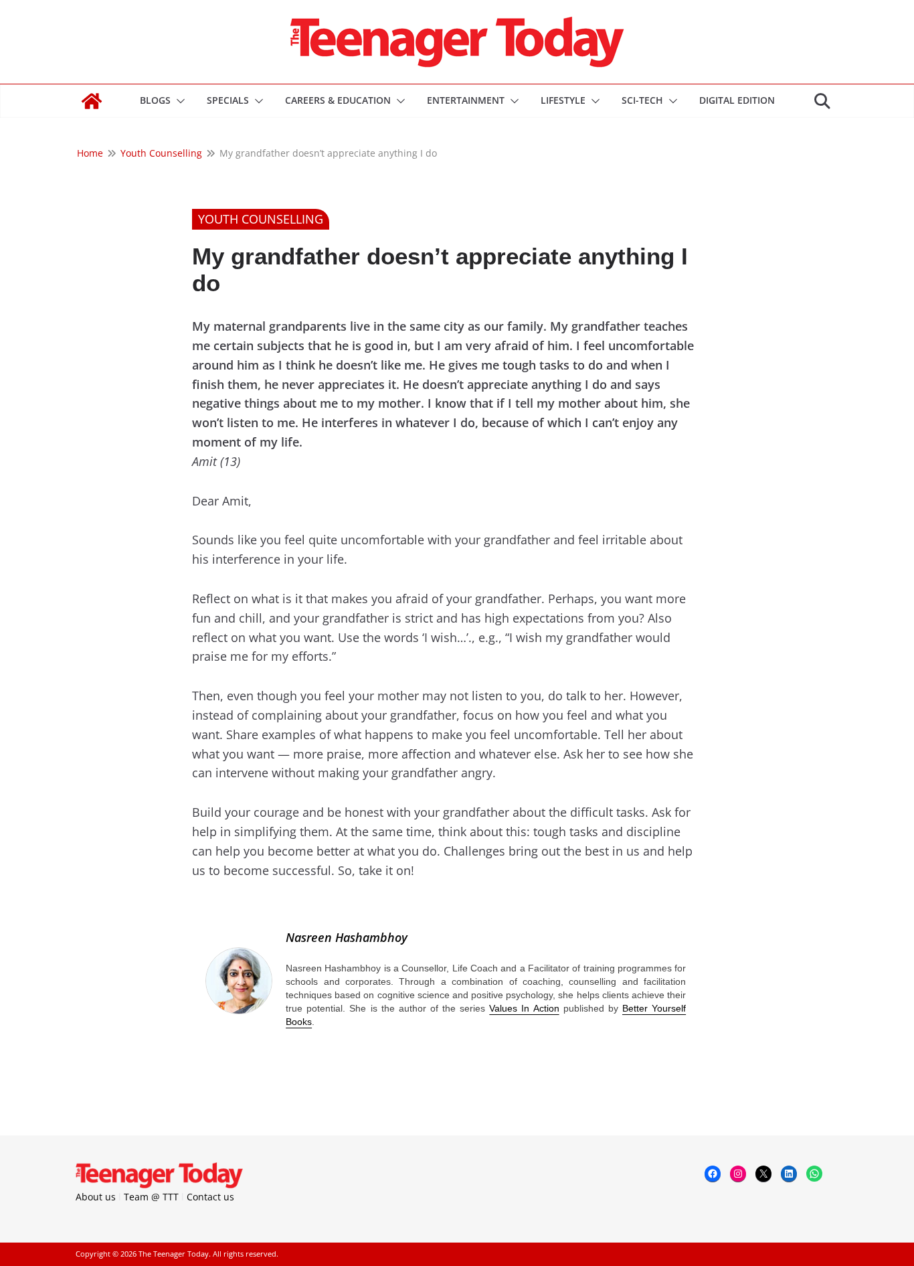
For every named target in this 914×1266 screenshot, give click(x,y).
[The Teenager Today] (92, 101)
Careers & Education (338, 100)
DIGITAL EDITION (737, 100)
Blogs (155, 100)
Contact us (210, 1196)
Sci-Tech (642, 100)
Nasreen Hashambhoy (346, 937)
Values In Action (524, 1008)
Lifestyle (563, 100)
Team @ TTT (151, 1196)
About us (96, 1196)
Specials (228, 100)
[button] (178, 101)
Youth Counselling (260, 219)
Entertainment (466, 100)
